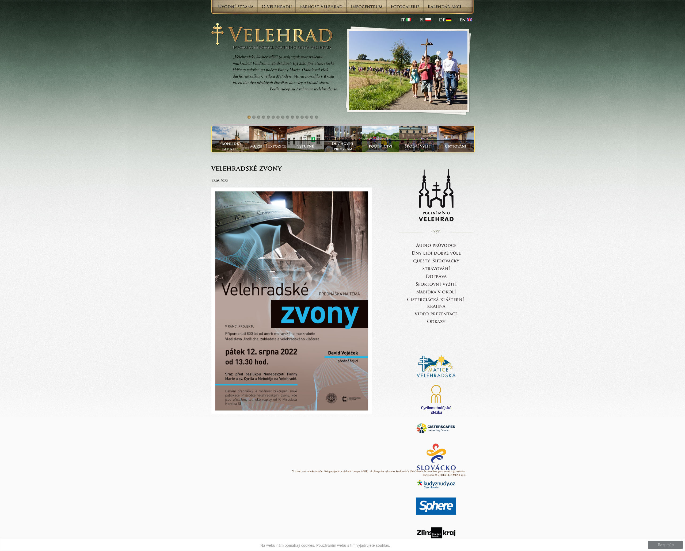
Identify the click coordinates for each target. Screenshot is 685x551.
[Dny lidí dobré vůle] (436, 252)
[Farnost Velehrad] (321, 6)
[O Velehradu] (277, 6)
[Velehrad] (465, 19)
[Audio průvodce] (436, 245)
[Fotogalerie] (405, 6)
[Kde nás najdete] (436, 276)
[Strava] (436, 268)
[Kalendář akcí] (445, 6)
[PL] (425, 19)
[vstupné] (305, 146)
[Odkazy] (436, 321)
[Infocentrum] (367, 6)
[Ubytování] (455, 146)
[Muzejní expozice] (268, 146)
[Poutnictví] (380, 146)
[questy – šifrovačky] (436, 260)
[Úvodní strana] (236, 6)
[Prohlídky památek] (230, 146)
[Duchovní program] (343, 146)
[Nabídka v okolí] (436, 291)
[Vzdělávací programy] (418, 146)
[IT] (405, 19)
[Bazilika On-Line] (436, 313)
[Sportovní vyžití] (436, 283)
